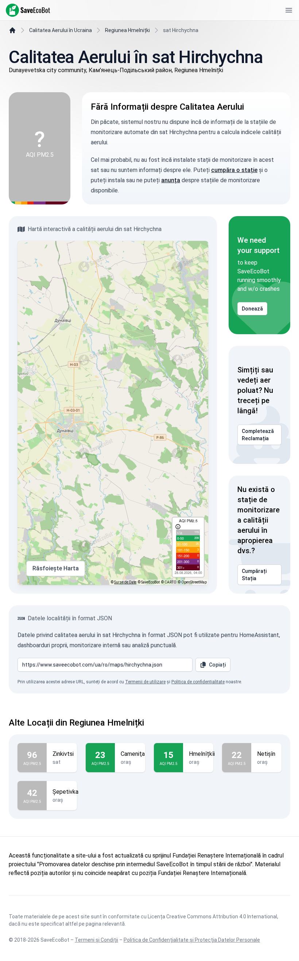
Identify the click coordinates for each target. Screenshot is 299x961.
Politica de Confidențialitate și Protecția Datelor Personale (192, 940)
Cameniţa (133, 753)
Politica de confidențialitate (198, 681)
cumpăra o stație (234, 170)
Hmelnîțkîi (202, 753)
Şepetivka (65, 791)
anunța (170, 180)
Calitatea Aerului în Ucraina (60, 30)
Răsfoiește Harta (55, 568)
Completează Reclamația (258, 434)
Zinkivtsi (63, 753)
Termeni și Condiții (96, 940)
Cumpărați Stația (254, 574)
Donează (252, 309)
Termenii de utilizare (145, 681)
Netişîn (266, 753)
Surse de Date (125, 582)
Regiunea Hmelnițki (127, 30)
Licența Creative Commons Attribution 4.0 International (212, 916)
